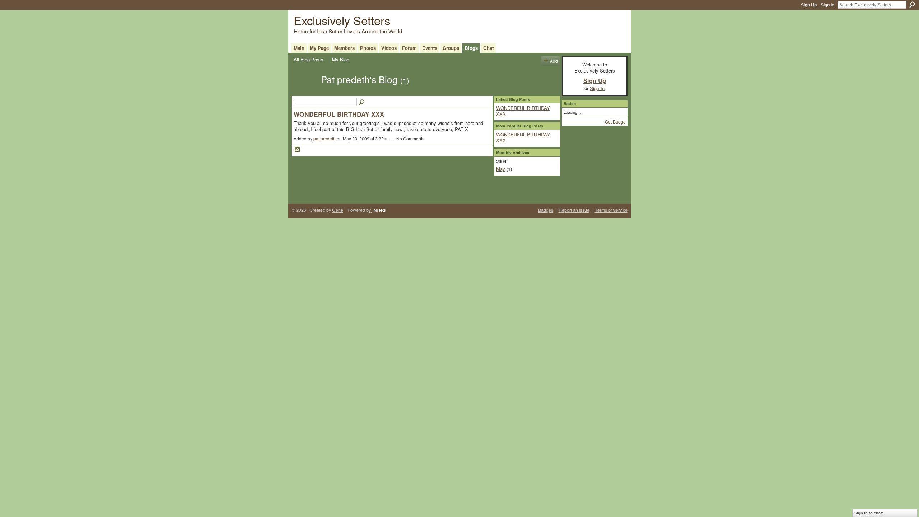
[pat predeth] (305, 92)
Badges (545, 210)
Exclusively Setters (342, 19)
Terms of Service (611, 210)
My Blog (340, 59)
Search (912, 4)
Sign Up (809, 5)
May (500, 169)
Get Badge (615, 121)
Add (554, 61)
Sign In (827, 5)
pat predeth (324, 138)
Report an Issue (574, 210)
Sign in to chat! (868, 513)
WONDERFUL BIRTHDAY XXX (339, 114)
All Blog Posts (308, 59)
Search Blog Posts (362, 102)
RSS (297, 149)
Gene (337, 210)
